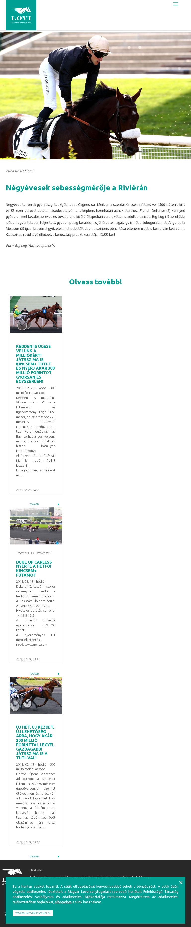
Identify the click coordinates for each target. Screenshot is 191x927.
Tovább (34, 504)
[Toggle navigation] (175, 4)
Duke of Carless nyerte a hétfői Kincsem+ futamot (34, 568)
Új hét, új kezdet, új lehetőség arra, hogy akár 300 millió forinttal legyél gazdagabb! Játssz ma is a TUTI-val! (35, 742)
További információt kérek (32, 913)
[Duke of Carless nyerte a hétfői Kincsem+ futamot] (36, 525)
